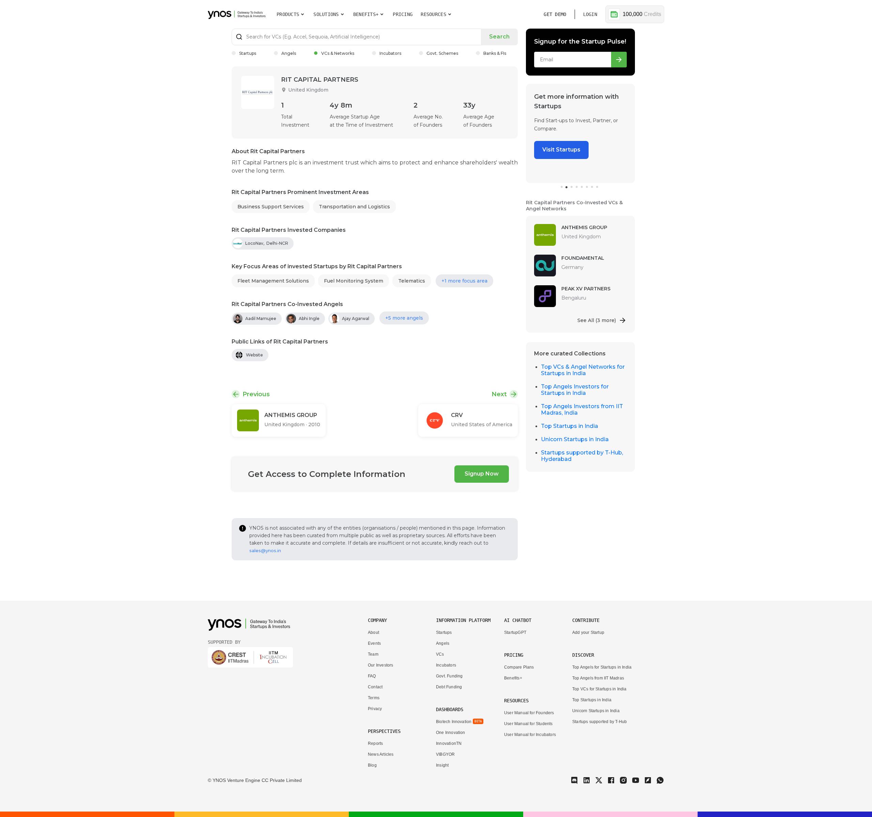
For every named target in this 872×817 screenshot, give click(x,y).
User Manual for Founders (529, 712)
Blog (372, 765)
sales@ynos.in (265, 550)
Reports (375, 743)
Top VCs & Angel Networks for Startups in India (583, 370)
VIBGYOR (445, 754)
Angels (288, 53)
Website (254, 354)
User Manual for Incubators (530, 734)
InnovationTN (449, 743)
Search (499, 36)
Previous (256, 394)
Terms (373, 697)
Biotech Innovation (453, 721)
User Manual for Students (528, 723)
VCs (440, 654)
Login (590, 14)
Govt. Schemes (442, 53)
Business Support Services (270, 207)
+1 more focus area (464, 281)
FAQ (372, 676)
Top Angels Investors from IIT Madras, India (582, 409)
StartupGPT (515, 632)
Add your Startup (588, 632)
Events (374, 643)
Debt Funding (449, 687)
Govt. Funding (449, 676)
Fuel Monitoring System (353, 281)
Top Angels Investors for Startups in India (575, 389)
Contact (375, 687)
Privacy (375, 708)
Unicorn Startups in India (575, 439)
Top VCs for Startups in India (599, 689)
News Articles (380, 754)
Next (499, 394)
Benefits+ (513, 678)
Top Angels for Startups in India (602, 667)
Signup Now (482, 473)
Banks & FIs (494, 53)
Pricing (402, 14)
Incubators (390, 53)
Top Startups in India (569, 426)
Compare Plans (519, 667)
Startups (247, 53)
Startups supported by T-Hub (599, 721)
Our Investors (380, 665)
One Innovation (450, 732)
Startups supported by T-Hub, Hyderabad (582, 455)
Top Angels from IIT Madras (598, 678)
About (373, 632)
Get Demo (555, 14)
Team (373, 654)
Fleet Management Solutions (273, 281)
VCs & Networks (337, 53)
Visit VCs (554, 141)
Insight (442, 765)
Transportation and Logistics (354, 207)
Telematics (411, 281)
